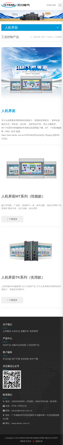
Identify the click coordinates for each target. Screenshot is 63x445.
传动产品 (7, 345)
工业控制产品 (33, 345)
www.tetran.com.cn (20, 423)
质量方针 (25, 331)
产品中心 (49, 37)
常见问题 (7, 359)
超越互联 (39, 441)
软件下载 (34, 359)
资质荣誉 (34, 331)
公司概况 (7, 331)
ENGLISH (51, 5)
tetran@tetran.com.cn (22, 410)
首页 (43, 37)
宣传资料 (25, 359)
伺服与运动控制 (19, 345)
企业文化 (16, 331)
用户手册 (16, 359)
